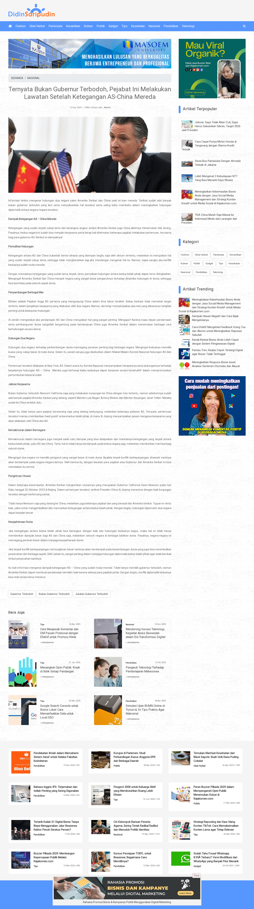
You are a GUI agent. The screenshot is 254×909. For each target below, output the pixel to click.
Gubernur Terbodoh (21, 593)
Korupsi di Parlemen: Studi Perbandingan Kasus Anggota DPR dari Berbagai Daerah (134, 757)
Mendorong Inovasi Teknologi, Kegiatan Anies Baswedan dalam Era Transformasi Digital (145, 633)
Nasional (154, 26)
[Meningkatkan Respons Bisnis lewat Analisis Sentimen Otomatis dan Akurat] (187, 365)
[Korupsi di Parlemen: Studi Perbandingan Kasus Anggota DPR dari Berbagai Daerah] (106, 759)
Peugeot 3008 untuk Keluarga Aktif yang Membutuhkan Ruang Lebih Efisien (135, 790)
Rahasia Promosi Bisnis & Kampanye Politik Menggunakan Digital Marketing (127, 902)
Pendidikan (171, 26)
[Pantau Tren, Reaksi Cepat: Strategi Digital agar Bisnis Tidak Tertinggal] (187, 353)
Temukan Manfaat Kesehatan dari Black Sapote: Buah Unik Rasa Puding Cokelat (216, 757)
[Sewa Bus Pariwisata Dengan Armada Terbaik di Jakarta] (189, 162)
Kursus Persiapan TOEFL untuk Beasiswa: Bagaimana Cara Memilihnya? (132, 857)
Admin (107, 107)
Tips (124, 26)
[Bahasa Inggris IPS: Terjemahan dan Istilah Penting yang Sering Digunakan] (26, 793)
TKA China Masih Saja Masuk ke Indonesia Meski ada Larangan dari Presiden (209, 218)
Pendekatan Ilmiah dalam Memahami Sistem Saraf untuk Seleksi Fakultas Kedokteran (56, 757)
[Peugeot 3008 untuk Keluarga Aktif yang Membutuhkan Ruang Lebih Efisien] (106, 794)
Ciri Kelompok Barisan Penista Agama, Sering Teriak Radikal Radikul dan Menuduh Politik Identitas (136, 825)
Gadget (113, 26)
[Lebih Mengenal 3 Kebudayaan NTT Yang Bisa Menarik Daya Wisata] (189, 178)
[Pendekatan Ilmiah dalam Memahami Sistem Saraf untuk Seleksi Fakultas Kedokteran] (26, 762)
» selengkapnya (47, 642)
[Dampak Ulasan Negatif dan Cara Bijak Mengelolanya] (187, 319)
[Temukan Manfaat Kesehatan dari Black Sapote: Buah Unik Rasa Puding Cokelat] (186, 758)
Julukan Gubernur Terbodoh (91, 593)
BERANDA (17, 78)
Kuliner (88, 26)
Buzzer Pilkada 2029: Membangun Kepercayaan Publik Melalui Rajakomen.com (54, 857)
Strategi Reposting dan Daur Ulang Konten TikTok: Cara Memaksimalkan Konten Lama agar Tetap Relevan (216, 825)
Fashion (20, 26)
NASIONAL (33, 78)
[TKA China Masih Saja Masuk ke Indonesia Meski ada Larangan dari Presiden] (189, 216)
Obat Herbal (37, 26)
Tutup (196, 875)
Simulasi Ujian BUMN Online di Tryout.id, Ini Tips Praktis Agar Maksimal (145, 709)
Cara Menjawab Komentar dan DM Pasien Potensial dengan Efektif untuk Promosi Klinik (59, 633)
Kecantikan (73, 26)
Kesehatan (138, 26)
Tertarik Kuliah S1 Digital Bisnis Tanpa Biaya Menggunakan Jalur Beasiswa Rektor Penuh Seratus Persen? (56, 825)
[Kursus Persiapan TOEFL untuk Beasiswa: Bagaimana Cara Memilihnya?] (106, 861)
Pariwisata (55, 26)
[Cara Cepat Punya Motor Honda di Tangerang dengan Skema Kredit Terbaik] (189, 143)
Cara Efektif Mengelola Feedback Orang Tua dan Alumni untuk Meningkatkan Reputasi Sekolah (218, 331)
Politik (101, 26)
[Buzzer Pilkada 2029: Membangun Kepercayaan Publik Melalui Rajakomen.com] (26, 859)
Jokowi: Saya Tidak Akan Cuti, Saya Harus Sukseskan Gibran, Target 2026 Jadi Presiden (210, 126)
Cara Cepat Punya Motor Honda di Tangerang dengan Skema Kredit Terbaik (209, 145)
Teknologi (188, 26)
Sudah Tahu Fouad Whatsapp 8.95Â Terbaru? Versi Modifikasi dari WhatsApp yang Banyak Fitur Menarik (216, 857)
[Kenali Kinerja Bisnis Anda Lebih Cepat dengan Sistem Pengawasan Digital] (187, 342)
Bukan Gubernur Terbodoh (54, 593)
